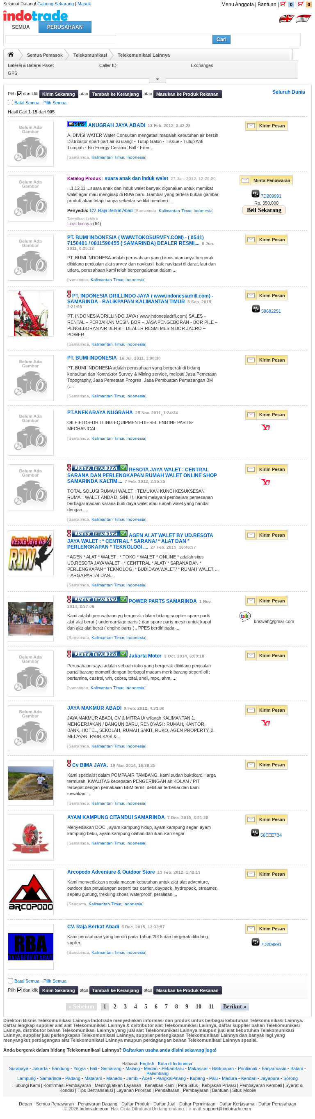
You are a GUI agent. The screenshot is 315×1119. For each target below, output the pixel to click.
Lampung (26, 1078)
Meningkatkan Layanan (118, 1085)
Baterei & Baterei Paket (31, 65)
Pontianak (248, 1068)
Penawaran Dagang (97, 1103)
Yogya (79, 1068)
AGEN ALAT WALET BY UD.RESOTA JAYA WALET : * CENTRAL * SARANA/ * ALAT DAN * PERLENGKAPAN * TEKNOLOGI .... (140, 541)
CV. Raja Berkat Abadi (111, 210)
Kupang (197, 1078)
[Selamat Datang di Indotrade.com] (35, 18)
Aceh (147, 1078)
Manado (114, 1078)
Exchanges (202, 65)
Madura (229, 1078)
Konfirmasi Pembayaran (67, 1085)
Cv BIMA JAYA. (90, 765)
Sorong (290, 1078)
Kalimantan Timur (107, 157)
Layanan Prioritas (133, 1090)
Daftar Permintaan (197, 1103)
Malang (133, 1068)
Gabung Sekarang (55, 3)
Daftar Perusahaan (277, 1103)
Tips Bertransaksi (95, 1090)
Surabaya (18, 1068)
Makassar (198, 1068)
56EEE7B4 (270, 835)
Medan (151, 1068)
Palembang (157, 1073)
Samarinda (50, 1078)
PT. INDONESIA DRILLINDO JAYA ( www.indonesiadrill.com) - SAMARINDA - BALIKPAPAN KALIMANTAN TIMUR (140, 299)
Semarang (111, 1068)
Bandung (60, 1068)
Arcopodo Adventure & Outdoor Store (111, 872)
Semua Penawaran (55, 1103)
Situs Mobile (244, 1090)
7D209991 (270, 196)
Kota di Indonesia (175, 1063)
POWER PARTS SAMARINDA (163, 601)
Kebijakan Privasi (219, 1085)
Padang (72, 1078)
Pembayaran (195, 1090)
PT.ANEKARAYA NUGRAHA (100, 412)
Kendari (248, 1078)
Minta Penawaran (271, 180)
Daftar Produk (135, 1103)
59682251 (270, 311)
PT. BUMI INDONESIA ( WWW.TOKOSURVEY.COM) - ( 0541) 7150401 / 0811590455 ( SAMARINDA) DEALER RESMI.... (135, 240)
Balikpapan (223, 1068)
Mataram (93, 1078)
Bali (93, 1068)
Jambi (132, 1078)
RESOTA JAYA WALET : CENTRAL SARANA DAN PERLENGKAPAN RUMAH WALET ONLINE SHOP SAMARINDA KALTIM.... (142, 475)
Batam (296, 1068)
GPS (12, 73)
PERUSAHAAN (65, 27)
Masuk (84, 3)
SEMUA (21, 27)
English (147, 1063)
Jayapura (269, 1078)
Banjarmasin (274, 1068)
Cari (221, 39)
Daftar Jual (164, 1103)
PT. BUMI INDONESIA (92, 358)
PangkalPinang (171, 1078)
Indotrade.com (94, 1108)
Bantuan (267, 4)
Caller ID (107, 65)
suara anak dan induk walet (136, 178)
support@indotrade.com (227, 1108)
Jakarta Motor (145, 656)
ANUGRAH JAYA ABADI (116, 125)
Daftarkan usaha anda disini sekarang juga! (170, 1049)
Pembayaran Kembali (261, 1085)
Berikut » (235, 1007)
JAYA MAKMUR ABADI (94, 708)
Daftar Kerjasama (236, 1103)
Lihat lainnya (79, 223)
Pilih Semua (54, 102)
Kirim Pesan (272, 125)
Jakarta (40, 1068)
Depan (25, 1103)
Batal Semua (26, 102)
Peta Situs (188, 1085)
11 (211, 1007)
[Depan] (11, 54)
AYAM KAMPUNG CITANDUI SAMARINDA (116, 817)
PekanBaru (173, 1068)
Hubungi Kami (26, 1085)
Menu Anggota (237, 4)
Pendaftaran (167, 1090)
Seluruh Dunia (288, 92)
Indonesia (135, 157)
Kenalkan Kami (159, 1085)
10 (198, 1007)
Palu (213, 1078)
